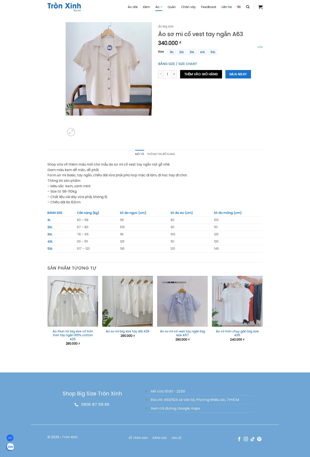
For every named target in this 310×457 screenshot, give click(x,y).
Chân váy (188, 7)
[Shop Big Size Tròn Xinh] (64, 7)
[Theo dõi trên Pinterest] (259, 439)
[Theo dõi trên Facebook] (239, 439)
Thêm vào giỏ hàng (201, 74)
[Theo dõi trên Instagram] (246, 439)
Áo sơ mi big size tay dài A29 (127, 331)
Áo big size (166, 26)
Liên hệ (227, 7)
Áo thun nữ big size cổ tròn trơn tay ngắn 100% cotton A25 (73, 335)
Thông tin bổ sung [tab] (161, 154)
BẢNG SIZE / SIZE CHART (177, 63)
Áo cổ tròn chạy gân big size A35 (237, 333)
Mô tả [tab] (139, 154)
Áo (157, 7)
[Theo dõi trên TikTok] (252, 439)
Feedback (208, 7)
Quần (172, 7)
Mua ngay (238, 74)
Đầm (146, 7)
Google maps (189, 408)
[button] (247, 7)
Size (161, 51)
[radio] (171, 52)
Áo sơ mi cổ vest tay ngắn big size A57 (182, 333)
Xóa (260, 47)
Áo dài (132, 7)
